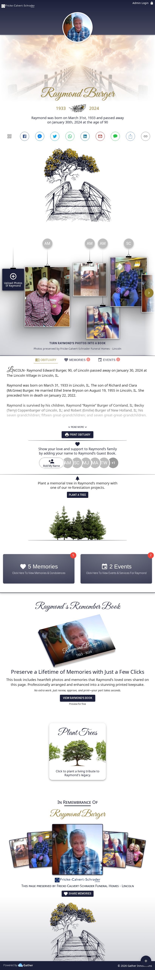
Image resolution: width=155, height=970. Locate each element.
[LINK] (145, 136)
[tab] (46, 359)
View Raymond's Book (77, 697)
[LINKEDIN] (85, 136)
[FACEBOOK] (24, 136)
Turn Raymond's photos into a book (78, 343)
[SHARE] (130, 136)
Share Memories (79, 893)
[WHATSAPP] (69, 136)
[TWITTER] (54, 136)
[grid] (77, 295)
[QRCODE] (9, 136)
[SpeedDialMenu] (146, 961)
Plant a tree (77, 494)
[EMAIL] (100, 136)
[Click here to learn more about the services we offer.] (77, 880)
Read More (77, 427)
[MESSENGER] (39, 136)
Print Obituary (79, 434)
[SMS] (115, 136)
